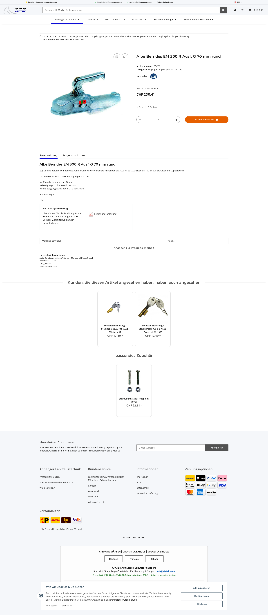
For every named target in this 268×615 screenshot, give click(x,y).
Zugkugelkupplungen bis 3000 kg (165, 69)
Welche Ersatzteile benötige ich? (56, 482)
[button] (235, 10)
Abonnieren (217, 447)
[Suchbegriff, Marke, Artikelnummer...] (223, 10)
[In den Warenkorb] (42, 49)
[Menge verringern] (140, 119)
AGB (138, 482)
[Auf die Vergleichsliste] (117, 56)
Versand (78, 529)
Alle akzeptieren (201, 588)
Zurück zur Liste (49, 36)
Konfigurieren (201, 596)
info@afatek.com (166, 2)
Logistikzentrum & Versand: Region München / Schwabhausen (106, 478)
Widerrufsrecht (96, 502)
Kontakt (92, 485)
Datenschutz (66, 605)
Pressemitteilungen (50, 476)
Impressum (51, 605)
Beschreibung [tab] (49, 155)
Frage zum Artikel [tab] (74, 155)
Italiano (155, 559)
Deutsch (113, 559)
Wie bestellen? (47, 487)
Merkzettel (93, 496)
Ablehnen (202, 604)
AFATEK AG (138, 537)
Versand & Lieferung (147, 493)
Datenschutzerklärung (125, 599)
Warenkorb (94, 491)
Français (134, 559)
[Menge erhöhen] (176, 119)
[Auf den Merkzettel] (125, 56)
